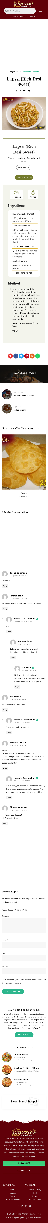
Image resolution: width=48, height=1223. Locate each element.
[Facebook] (15, 356)
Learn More (24, 1035)
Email (4, 953)
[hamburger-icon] (40, 11)
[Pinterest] (26, 356)
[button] (36, 214)
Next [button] (43, 428)
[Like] (10, 356)
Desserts (27, 72)
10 (31, 91)
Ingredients (16, 197)
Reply (5, 586)
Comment (6, 916)
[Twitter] (21, 356)
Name (5, 940)
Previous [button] (38, 428)
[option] (24, 466)
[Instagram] (26, 1206)
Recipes (36, 72)
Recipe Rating (7, 910)
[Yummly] (32, 356)
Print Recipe (23, 167)
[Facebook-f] (18, 1206)
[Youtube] (30, 1206)
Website (5, 966)
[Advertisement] (24, 44)
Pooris (24, 493)
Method (33, 197)
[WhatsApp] (37, 356)
